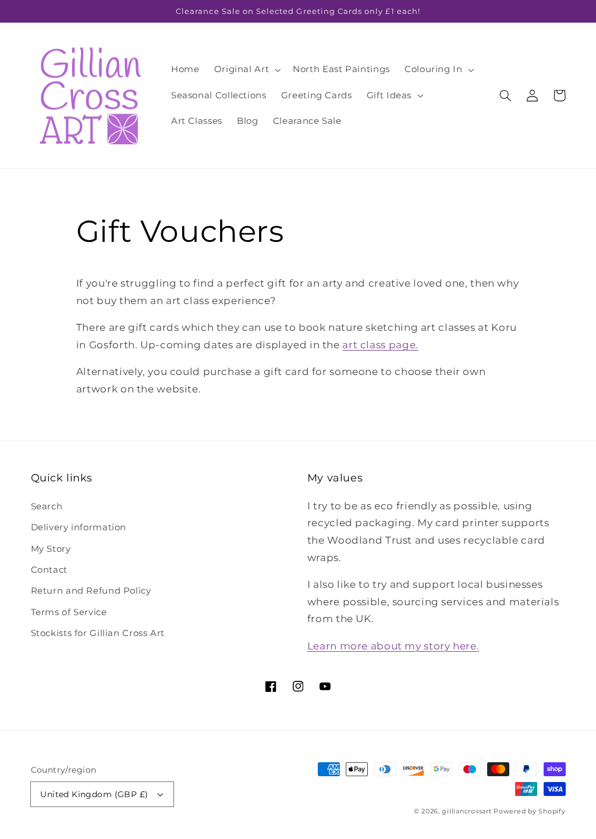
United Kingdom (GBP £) (94, 794)
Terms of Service (69, 612)
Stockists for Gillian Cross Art (98, 633)
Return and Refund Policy (91, 590)
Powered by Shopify (529, 811)
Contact (49, 570)
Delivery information (79, 527)
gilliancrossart (466, 811)
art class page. (380, 345)
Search (47, 506)
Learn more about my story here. (393, 646)
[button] (246, 70)
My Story (51, 549)
